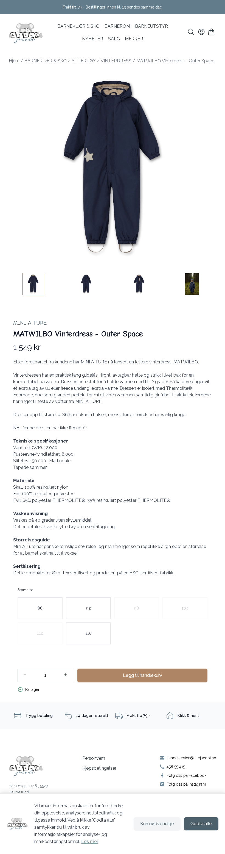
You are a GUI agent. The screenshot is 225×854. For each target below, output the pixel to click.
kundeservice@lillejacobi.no (191, 758)
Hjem (14, 60)
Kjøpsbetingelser (99, 768)
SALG (114, 38)
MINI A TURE (30, 323)
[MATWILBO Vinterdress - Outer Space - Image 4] (192, 284)
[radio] (40, 608)
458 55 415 (176, 766)
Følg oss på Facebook (186, 775)
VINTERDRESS (116, 60)
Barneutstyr (151, 26)
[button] (112, 167)
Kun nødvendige (157, 823)
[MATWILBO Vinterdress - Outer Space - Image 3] (139, 284)
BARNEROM (117, 26)
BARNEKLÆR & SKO (78, 26)
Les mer (89, 841)
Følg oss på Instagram (186, 784)
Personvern (93, 758)
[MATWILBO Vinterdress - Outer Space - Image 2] (86, 284)
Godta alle (201, 823)
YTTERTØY (84, 60)
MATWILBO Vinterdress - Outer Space (175, 60)
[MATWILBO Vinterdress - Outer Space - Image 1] (33, 284)
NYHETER (92, 38)
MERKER (134, 38)
